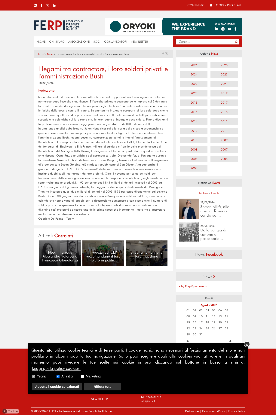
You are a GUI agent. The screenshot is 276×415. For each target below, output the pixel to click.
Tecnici (42, 376)
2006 (194, 159)
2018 (194, 102)
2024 (194, 74)
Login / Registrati (228, 5)
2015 (224, 112)
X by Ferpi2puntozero (193, 286)
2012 (194, 131)
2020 (194, 93)
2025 (224, 65)
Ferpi (41, 54)
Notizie (203, 193)
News (50, 54)
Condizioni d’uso (213, 411)
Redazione (192, 411)
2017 (224, 102)
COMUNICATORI (115, 41)
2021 (224, 84)
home (41, 41)
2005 (224, 159)
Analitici (67, 376)
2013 (224, 121)
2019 (224, 93)
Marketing (93, 376)
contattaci (196, 5)
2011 (224, 131)
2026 (194, 65)
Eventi (215, 193)
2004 (194, 168)
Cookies (11, 411)
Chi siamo (57, 41)
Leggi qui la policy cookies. (56, 368)
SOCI (96, 41)
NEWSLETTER (139, 41)
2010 (194, 140)
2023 (224, 74)
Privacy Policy (236, 411)
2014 (194, 121)
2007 (224, 149)
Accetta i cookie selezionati (57, 387)
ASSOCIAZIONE (79, 41)
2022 (194, 84)
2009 (224, 140)
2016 (194, 112)
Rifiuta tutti (103, 387)
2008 (194, 149)
